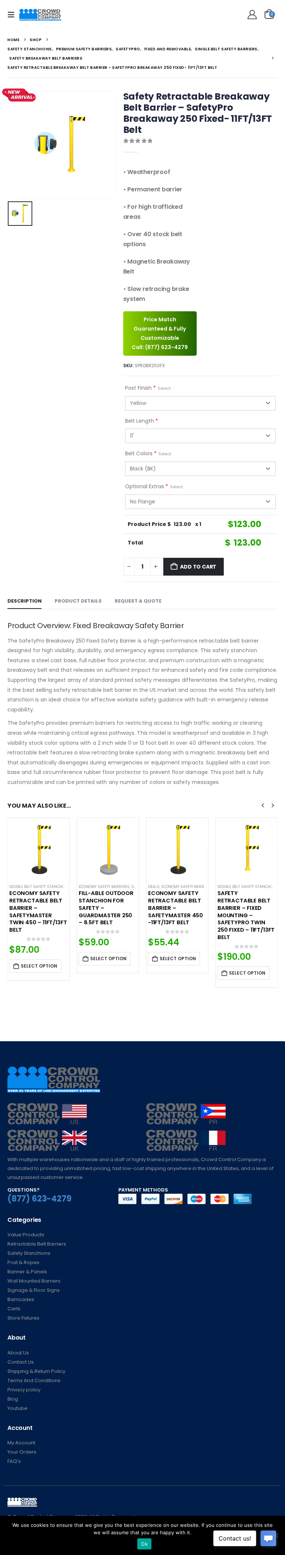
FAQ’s (14, 1461)
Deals (154, 886)
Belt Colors (148, 453)
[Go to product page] (38, 849)
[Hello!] (251, 15)
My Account (21, 1442)
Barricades (20, 1299)
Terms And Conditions (33, 1380)
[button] (13, 15)
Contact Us (20, 1361)
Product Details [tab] (78, 600)
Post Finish (148, 388)
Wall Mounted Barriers (33, 1280)
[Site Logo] (40, 15)
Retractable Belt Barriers (36, 1243)
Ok (144, 1544)
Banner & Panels (27, 1271)
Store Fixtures (23, 1317)
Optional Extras (154, 486)
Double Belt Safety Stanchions (40, 886)
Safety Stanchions (28, 1253)
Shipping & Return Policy (36, 1371)
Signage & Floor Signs (33, 1290)
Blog (12, 1398)
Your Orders (21, 1451)
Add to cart (198, 566)
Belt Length (141, 421)
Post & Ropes (23, 1262)
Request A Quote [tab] (138, 600)
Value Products (25, 1234)
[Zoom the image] (47, 1107)
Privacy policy (23, 1389)
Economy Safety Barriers (104, 886)
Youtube (17, 1408)
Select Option (39, 966)
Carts (13, 1308)
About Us (18, 1352)
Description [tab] (24, 600)
